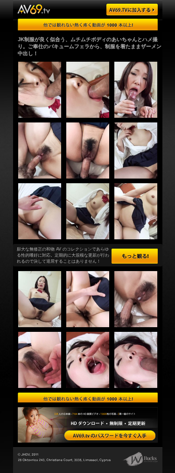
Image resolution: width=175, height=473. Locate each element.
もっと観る (135, 256)
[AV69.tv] (132, 9)
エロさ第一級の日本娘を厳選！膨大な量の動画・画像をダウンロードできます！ (87, 398)
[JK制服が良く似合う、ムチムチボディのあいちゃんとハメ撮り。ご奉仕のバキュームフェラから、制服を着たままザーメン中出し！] (37, 120)
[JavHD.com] (33, 9)
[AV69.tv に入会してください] (109, 435)
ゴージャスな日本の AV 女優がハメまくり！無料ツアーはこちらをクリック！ (87, 24)
